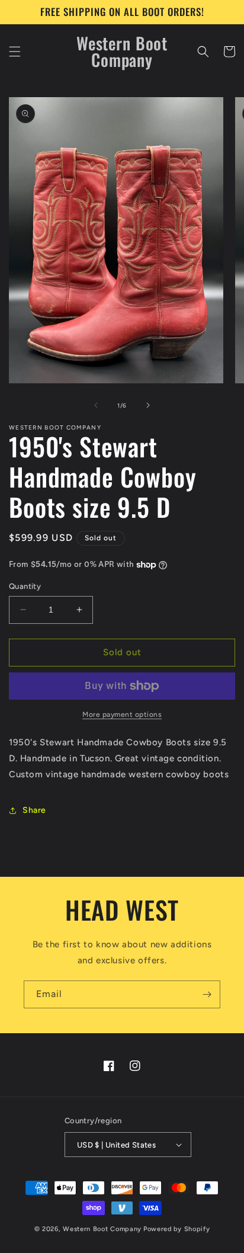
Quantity (25, 586)
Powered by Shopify (176, 1229)
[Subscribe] (207, 994)
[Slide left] (96, 405)
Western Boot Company (102, 1229)
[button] (15, 52)
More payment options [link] (122, 714)
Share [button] (34, 810)
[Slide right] (148, 405)
